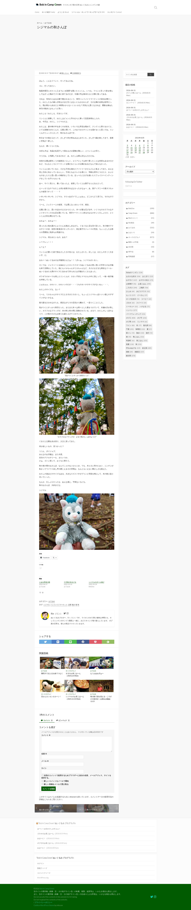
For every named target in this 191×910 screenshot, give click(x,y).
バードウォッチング (135, 314)
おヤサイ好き (146, 280)
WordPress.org (42, 878)
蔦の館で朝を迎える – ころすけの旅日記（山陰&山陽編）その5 (101, 698)
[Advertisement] (95, 52)
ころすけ (131, 288)
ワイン (130, 325)
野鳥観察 (141, 256)
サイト (44, 768)
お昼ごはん (144, 284)
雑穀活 (139, 352)
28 (144, 152)
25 (132, 152)
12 (136, 148)
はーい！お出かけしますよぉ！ (48, 829)
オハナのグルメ (71, 671)
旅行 (149, 333)
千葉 (130, 329)
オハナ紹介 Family (48, 12)
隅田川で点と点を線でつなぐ (52, 673)
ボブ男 (130, 322)
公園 (69, 605)
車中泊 (141, 252)
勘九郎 (147, 325)
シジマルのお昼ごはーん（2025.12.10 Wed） (75, 697)
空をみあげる (133, 348)
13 (140, 148)
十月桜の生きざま (70, 582)
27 (140, 152)
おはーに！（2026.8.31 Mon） (48, 838)
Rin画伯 (141, 223)
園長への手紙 (141, 242)
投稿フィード (42, 868)
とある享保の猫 (44, 582)
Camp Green (141, 213)
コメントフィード (44, 873)
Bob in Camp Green (46, 889)
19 (136, 150)
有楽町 (130, 340)
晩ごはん (138, 337)
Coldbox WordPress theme (44, 905)
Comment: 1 (76, 73)
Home (37, 12)
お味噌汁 (131, 284)
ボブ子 (141, 318)
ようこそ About (63, 12)
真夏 (130, 344)
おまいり (141, 232)
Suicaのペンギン (134, 272)
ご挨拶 (143, 288)
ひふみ (130, 291)
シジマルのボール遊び (96, 582)
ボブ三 (130, 318)
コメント (47, 720)
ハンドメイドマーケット (58, 605)
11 (132, 148)
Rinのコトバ (141, 218)
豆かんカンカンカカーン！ (51, 696)
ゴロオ (130, 303)
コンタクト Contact (114, 12)
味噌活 (140, 329)
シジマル (47, 605)
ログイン (40, 863)
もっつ (130, 295)
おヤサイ (131, 280)
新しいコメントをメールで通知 (56, 781)
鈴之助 (146, 348)
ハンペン (131, 310)
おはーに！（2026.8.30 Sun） (48, 848)
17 (127, 150)
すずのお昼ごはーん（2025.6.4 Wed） (73, 674)
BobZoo (141, 208)
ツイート (128, 186)
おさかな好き (133, 276)
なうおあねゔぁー (97, 673)
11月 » (132, 157)
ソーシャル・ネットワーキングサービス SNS (88, 12)
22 (148, 150)
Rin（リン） (65, 73)
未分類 (141, 247)
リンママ (142, 322)
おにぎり (147, 276)
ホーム (39, 23)
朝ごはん (141, 340)
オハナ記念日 (132, 299)
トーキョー (132, 306)
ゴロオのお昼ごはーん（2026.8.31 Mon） (52, 834)
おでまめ (48, 23)
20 (140, 150)
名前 (44, 754)
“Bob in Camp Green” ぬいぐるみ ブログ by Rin (57, 823)
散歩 (73, 605)
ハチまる (145, 306)
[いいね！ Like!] (40, 593)
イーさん (142, 295)
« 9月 (127, 157)
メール (45, 761)
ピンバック (63, 720)
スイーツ (141, 303)
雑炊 (129, 352)
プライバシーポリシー (43, 902)
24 (127, 152)
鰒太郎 (130, 356)
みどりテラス (143, 291)
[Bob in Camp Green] (49, 4)
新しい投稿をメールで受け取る (56, 784)
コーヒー (146, 299)
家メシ (130, 333)
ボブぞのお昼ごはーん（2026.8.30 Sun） (52, 843)
